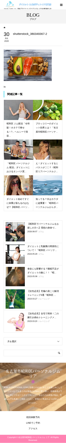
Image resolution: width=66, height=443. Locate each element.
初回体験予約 (33, 417)
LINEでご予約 (33, 423)
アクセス (33, 428)
